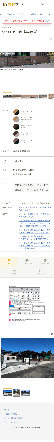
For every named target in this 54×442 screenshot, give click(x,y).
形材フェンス (44, 14)
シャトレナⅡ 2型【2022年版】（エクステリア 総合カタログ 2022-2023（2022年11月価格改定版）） (35, 245)
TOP (2, 14)
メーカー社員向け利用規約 (13, 418)
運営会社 (7, 410)
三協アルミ (11, 14)
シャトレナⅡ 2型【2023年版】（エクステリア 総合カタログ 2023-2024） (34, 237)
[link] (2, 14)
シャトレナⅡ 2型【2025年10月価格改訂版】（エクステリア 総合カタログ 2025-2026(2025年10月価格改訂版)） (35, 223)
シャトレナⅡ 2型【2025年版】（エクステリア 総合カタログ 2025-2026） (34, 231)
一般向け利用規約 (10, 414)
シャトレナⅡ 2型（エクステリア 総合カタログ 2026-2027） (34, 215)
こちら (47, 20)
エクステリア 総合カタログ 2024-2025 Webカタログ (35, 208)
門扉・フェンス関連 (28, 14)
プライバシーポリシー (12, 422)
